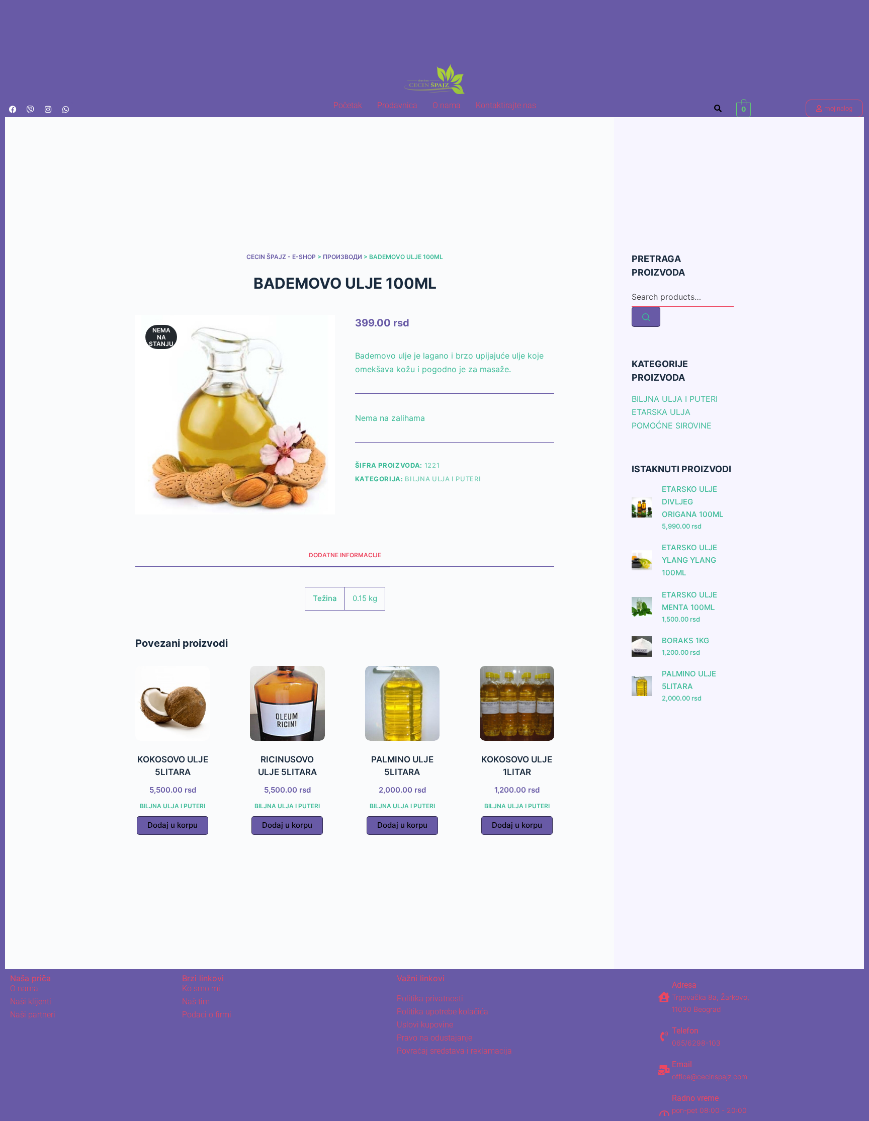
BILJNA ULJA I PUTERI (443, 479)
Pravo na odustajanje (434, 1038)
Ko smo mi (201, 988)
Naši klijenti (30, 1001)
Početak (347, 105)
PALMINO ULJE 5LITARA (689, 680)
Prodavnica (397, 105)
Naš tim (196, 1001)
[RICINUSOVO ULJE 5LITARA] (287, 703)
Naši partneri (32, 1014)
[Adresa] (664, 997)
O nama (446, 105)
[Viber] (30, 109)
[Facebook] (12, 109)
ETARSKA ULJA (661, 412)
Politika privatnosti (430, 998)
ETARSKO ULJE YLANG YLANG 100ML (689, 560)
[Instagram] (47, 109)
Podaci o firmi (206, 1014)
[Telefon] (664, 1036)
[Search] (646, 317)
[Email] (664, 1070)
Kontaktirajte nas (506, 105)
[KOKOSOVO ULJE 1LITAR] (517, 703)
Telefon (685, 1031)
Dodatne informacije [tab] (345, 555)
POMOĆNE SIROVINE (672, 425)
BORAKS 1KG (685, 641)
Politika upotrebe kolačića (442, 1011)
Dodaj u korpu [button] (172, 825)
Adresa (684, 985)
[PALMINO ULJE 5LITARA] (402, 703)
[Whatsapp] (65, 109)
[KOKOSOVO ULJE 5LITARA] (172, 703)
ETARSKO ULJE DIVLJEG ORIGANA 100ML (692, 502)
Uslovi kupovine (425, 1024)
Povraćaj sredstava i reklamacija (454, 1051)
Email (682, 1064)
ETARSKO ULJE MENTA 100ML (689, 601)
